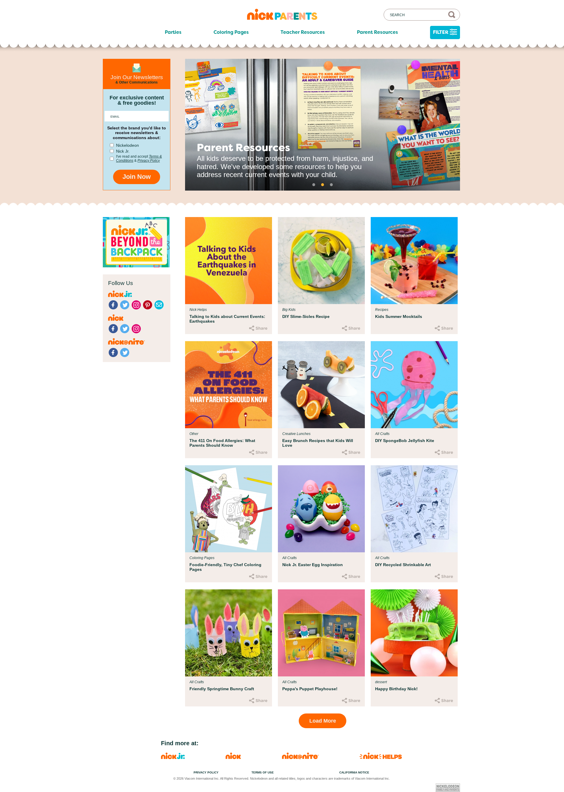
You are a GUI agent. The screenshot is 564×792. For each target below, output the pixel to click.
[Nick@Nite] (300, 757)
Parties (173, 32)
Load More (322, 721)
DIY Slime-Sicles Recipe (306, 316)
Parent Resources (377, 32)
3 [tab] (331, 185)
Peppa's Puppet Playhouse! (310, 688)
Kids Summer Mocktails (398, 316)
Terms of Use (262, 772)
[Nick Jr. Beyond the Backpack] (136, 265)
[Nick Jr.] (173, 757)
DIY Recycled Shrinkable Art (403, 564)
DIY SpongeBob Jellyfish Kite (404, 440)
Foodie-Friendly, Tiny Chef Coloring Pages (225, 567)
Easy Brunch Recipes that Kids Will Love (317, 443)
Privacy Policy (148, 161)
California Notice (354, 772)
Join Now (136, 176)
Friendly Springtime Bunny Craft (221, 688)
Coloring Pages (231, 32)
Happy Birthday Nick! (396, 688)
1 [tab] (314, 185)
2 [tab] (322, 185)
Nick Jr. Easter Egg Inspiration (312, 564)
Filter (440, 32)
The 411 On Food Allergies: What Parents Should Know (222, 443)
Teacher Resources (303, 32)
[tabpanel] (322, 125)
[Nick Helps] (381, 757)
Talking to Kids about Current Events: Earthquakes (227, 319)
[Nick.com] (233, 757)
